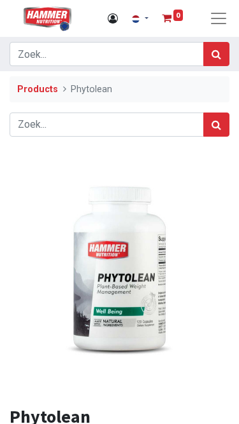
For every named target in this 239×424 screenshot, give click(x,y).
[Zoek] (216, 54)
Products (37, 89)
